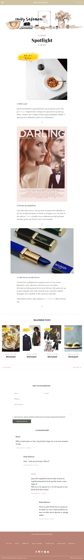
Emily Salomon (40, 2)
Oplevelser (61, 543)
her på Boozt (49, 299)
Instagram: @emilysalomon (42, 534)
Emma (33, 474)
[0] (81, 2)
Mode (17, 543)
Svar (69, 435)
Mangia (22, 111)
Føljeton (71, 543)
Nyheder (42, 35)
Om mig (9, 543)
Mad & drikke (37, 543)
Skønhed (25, 543)
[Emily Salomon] (42, 17)
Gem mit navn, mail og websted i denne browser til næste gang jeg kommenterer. (40, 417)
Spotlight (11, 357)
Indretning (49, 543)
